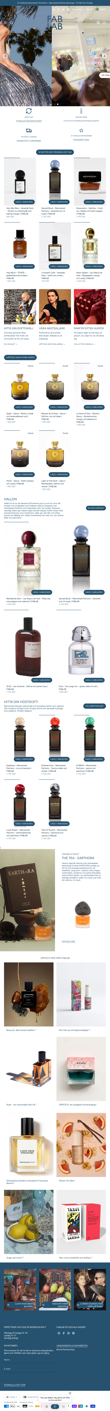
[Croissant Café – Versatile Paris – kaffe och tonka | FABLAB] (55, 246)
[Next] (104, 56)
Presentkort (78, 9)
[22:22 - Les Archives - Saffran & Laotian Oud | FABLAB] (29, 647)
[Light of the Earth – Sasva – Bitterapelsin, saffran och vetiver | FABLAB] (55, 454)
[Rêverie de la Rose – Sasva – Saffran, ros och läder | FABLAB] (55, 387)
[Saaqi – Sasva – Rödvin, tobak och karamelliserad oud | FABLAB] (20, 387)
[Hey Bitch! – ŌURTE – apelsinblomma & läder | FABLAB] (20, 246)
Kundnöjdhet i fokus (81, 139)
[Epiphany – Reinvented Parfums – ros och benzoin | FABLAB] (20, 739)
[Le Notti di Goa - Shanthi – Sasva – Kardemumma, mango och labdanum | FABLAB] (90, 387)
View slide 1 (52, 104)
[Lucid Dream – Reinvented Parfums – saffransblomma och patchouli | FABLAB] (20, 803)
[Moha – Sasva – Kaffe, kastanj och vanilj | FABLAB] (20, 454)
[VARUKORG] (104, 23)
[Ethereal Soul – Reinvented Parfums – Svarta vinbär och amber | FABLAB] (55, 739)
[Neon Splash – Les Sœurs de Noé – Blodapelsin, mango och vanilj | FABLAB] (90, 246)
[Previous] (5, 56)
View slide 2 (55, 104)
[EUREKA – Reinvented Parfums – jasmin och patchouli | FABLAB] (90, 739)
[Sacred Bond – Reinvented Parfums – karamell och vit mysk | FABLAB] (55, 182)
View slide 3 (57, 104)
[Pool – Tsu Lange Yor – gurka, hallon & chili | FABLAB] (81, 647)
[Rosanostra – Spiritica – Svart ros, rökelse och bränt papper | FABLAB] (90, 182)
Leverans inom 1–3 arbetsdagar (29, 140)
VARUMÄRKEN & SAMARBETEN (71, 1345)
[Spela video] (8, 1305)
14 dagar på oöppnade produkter (29, 121)
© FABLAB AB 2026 (10, 1402)
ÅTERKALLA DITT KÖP (14, 1385)
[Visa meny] (5, 23)
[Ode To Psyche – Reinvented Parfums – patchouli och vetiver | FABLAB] (55, 803)
